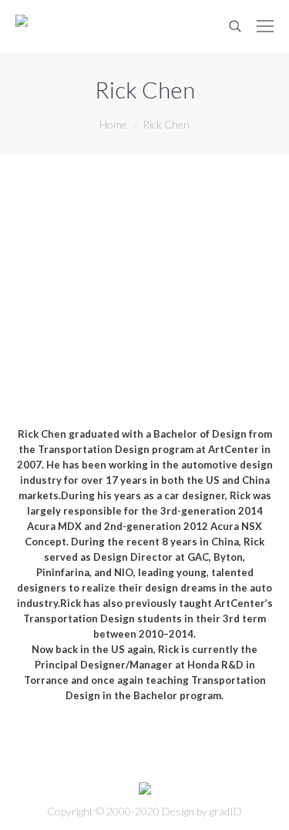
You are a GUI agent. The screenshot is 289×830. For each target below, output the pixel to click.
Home (113, 124)
